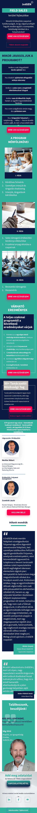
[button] (18, 36)
